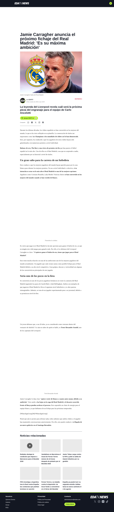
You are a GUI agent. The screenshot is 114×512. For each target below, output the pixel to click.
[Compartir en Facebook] (43, 122)
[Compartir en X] (35, 122)
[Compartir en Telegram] (32, 122)
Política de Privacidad (44, 499)
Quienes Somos (10, 499)
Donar (7, 505)
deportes (78, 99)
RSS (7, 507)
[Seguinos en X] (110, 3)
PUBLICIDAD (70, 504)
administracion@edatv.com (72, 499)
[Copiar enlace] (39, 122)
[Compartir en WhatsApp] (28, 122)
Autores (8, 502)
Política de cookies (43, 502)
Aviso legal (41, 505)
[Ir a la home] (21, 3)
